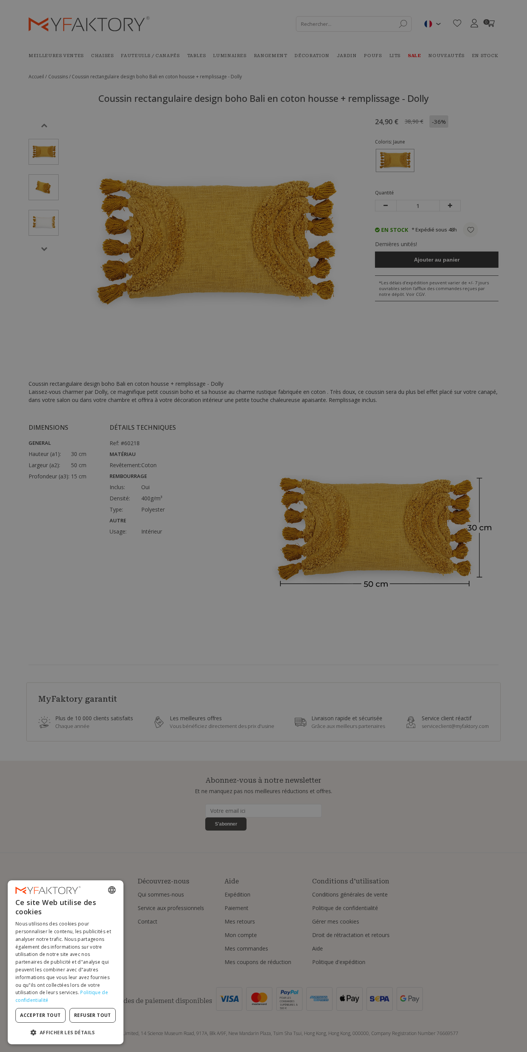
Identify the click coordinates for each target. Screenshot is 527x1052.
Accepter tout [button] (40, 1015)
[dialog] (65, 962)
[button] (65, 1032)
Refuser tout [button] (92, 1015)
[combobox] (112, 890)
